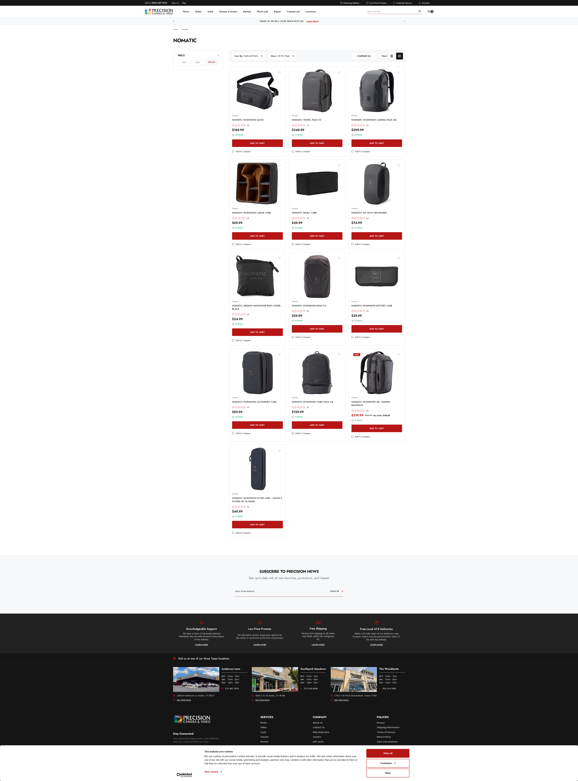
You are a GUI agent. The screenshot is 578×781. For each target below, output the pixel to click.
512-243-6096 (311, 688)
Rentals (247, 11)
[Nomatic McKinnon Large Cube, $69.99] (257, 183)
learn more (201, 644)
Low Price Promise (378, 3)
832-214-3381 (389, 688)
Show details (211, 771)
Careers (317, 736)
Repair (277, 11)
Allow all (387, 753)
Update (211, 62)
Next (404, 21)
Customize (386, 763)
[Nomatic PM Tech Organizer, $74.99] (376, 183)
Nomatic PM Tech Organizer (369, 212)
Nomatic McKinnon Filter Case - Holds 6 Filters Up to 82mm (257, 499)
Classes (264, 736)
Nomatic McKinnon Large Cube (251, 212)
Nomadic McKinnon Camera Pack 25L (374, 120)
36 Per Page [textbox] (284, 55)
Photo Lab (262, 11)
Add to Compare (243, 151)
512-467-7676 (232, 688)
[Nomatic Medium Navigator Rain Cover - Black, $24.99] (257, 276)
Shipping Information (388, 727)
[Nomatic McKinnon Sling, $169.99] (257, 90)
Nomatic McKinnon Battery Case (371, 305)
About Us (175, 3)
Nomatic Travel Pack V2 (306, 120)
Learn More (320, 21)
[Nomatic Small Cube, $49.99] (317, 183)
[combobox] (255, 56)
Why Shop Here (321, 732)
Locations (311, 11)
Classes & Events (228, 11)
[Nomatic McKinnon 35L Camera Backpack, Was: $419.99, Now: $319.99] (376, 372)
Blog (184, 3)
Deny (388, 773)
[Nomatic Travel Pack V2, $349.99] (317, 90)
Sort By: (239, 56)
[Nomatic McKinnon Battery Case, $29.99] (376, 276)
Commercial (293, 11)
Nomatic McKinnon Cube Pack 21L (312, 402)
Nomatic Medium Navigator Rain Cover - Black (257, 307)
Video (198, 11)
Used (210, 11)
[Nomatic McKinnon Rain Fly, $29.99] (317, 276)
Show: (274, 56)
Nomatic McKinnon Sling (248, 120)
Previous (173, 21)
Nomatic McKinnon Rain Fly (309, 305)
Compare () (364, 56)
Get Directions (184, 699)
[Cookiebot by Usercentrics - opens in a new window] (184, 775)
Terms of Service (386, 732)
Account (425, 3)
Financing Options (351, 3)
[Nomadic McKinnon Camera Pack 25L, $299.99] (376, 90)
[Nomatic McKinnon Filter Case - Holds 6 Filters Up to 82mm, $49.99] (257, 468)
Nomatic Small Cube (304, 212)
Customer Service (404, 3)
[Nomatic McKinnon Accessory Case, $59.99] (257, 372)
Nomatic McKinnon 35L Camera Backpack (370, 403)
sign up (334, 591)
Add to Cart (257, 143)
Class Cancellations (387, 741)
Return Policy (384, 736)
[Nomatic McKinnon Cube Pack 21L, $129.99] (317, 372)
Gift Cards (318, 741)
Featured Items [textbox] (251, 55)
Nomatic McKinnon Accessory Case (254, 402)
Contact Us (319, 727)
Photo (186, 11)
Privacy (381, 722)
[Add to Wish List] (279, 72)
